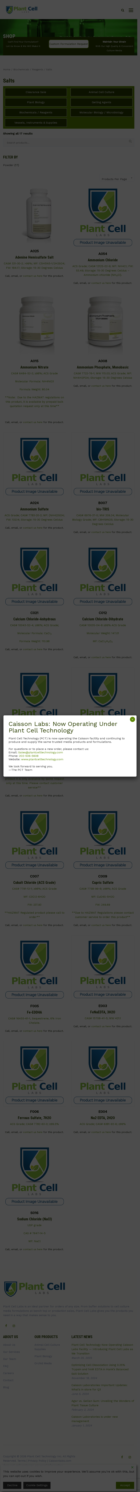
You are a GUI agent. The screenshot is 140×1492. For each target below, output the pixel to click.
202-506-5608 (28, 756)
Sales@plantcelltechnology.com (40, 752)
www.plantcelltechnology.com (42, 759)
